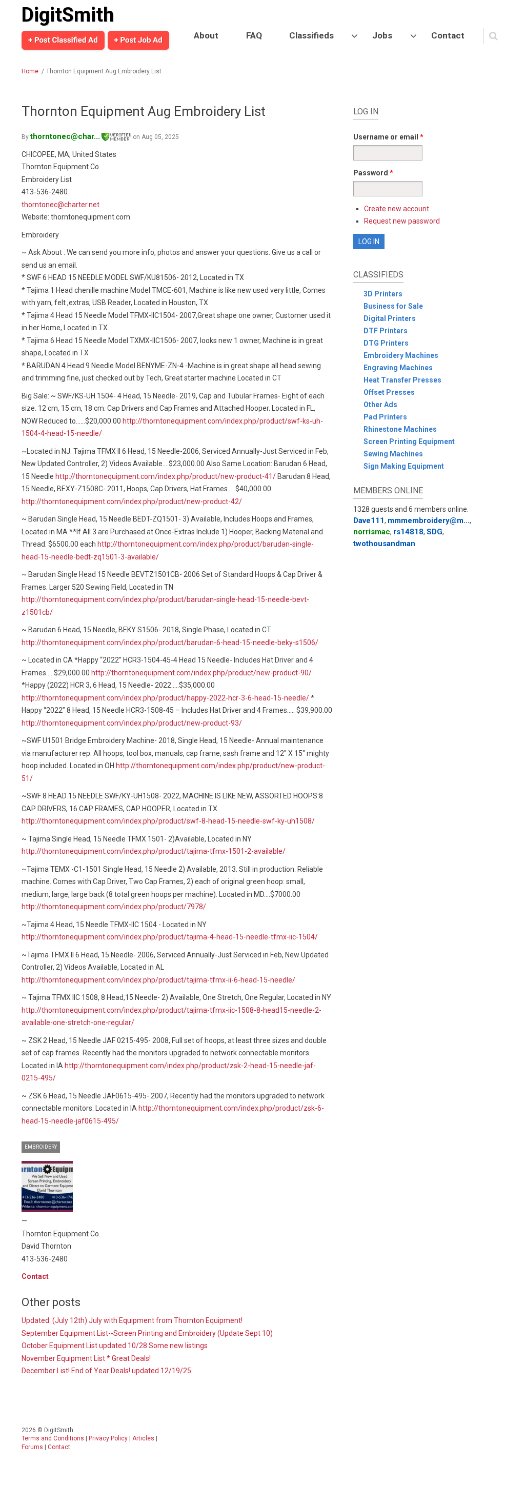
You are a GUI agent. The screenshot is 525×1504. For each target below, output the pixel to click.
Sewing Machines (393, 454)
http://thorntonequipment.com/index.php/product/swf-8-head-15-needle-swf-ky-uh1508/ (168, 821)
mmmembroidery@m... (429, 520)
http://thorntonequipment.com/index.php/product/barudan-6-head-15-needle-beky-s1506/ (170, 642)
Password (373, 173)
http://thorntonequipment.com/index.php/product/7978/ (114, 907)
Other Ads (380, 404)
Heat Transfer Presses (402, 380)
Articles (143, 1438)
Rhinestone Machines (400, 429)
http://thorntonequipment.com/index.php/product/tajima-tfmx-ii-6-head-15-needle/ (158, 980)
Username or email (388, 137)
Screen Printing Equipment (409, 441)
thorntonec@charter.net (60, 204)
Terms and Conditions (53, 1438)
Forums (32, 1447)
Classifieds (311, 35)
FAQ (254, 35)
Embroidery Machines (401, 355)
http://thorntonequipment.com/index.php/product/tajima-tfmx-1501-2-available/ (154, 851)
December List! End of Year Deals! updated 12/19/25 (106, 1371)
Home (30, 71)
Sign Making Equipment (404, 466)
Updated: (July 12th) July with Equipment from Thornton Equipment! (132, 1320)
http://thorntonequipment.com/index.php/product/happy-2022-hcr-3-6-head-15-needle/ (165, 698)
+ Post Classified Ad (63, 40)
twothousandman (384, 543)
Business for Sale (393, 306)
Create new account (396, 209)
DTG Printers (386, 343)
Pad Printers (385, 417)
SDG (434, 531)
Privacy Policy (108, 1438)
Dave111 (369, 520)
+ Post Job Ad (138, 40)
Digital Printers (390, 318)
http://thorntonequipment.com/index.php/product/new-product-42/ (132, 501)
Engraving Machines (398, 368)
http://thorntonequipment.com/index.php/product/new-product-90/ (201, 673)
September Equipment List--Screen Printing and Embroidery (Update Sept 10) (147, 1333)
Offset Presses (389, 392)
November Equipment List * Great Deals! (86, 1358)
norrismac (371, 531)
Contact (448, 35)
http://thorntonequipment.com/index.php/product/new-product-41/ (165, 476)
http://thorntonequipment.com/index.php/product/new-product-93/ (132, 723)
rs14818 (408, 531)
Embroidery (41, 1147)
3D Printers (383, 294)
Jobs (382, 35)
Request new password (402, 221)
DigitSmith (68, 15)
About (206, 35)
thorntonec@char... (65, 136)
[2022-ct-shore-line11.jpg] (47, 1186)
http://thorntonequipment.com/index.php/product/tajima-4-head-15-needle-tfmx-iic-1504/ (170, 937)
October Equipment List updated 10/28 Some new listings (115, 1345)
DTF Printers (386, 331)
